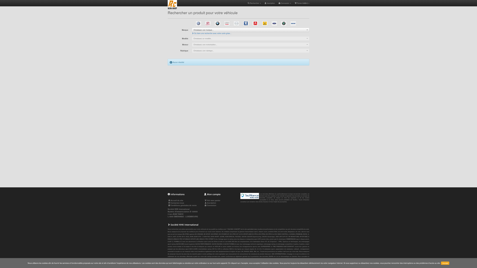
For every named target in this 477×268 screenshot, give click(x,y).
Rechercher (254, 3)
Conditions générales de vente (184, 205)
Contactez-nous (177, 203)
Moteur (185, 44)
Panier (302, 3)
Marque (185, 30)
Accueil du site (177, 200)
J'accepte (445, 263)
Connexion (285, 3)
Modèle (185, 38)
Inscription (270, 3)
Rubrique (184, 50)
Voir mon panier (213, 200)
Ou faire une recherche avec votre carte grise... (212, 33)
